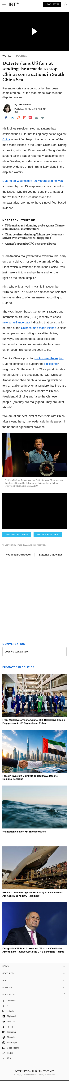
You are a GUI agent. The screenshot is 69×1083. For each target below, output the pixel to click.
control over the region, (49, 358)
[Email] (36, 118)
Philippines (51, 363)
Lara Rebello (24, 104)
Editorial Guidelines (51, 554)
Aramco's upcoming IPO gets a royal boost (30, 244)
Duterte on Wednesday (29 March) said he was (32, 180)
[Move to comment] (43, 118)
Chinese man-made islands (38, 328)
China (6, 139)
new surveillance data (16, 322)
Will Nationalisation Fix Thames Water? (24, 831)
